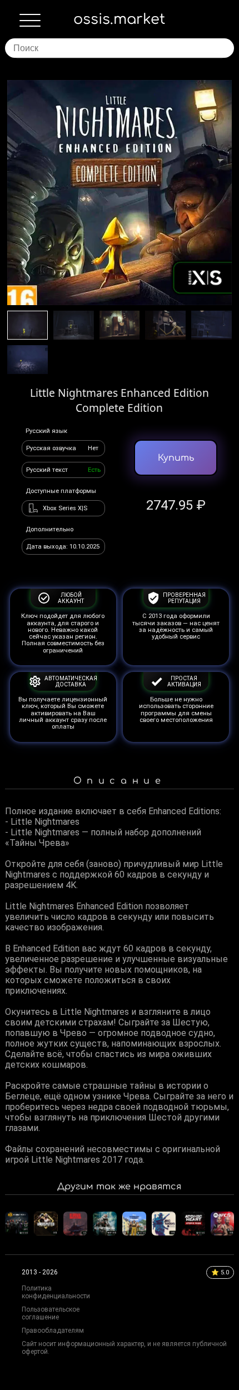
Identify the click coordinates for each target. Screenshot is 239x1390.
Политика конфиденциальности (56, 1292)
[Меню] (30, 22)
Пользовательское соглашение (50, 1313)
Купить (176, 458)
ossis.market (119, 19)
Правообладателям (53, 1330)
